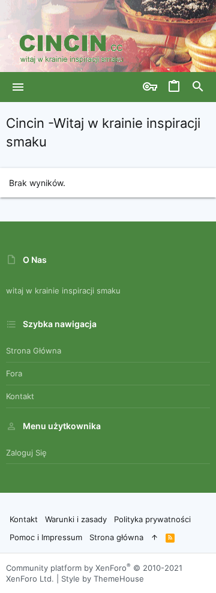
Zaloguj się (26, 452)
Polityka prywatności (152, 519)
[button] (18, 87)
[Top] (154, 537)
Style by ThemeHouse (102, 578)
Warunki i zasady (76, 519)
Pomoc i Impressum (46, 537)
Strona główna (33, 350)
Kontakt (20, 396)
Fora (14, 373)
